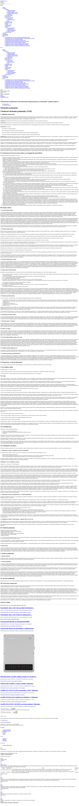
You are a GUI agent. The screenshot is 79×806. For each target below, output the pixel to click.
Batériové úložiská (10, 31)
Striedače (6, 9)
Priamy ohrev (9, 18)
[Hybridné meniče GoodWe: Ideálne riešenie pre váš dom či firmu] (18, 674)
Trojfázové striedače (11, 11)
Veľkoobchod (5, 35)
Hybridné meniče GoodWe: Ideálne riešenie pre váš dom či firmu (17, 41)
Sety (8, 20)
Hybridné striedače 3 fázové (12, 13)
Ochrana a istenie (8, 24)
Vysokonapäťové (10, 29)
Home (4, 7)
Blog (4, 36)
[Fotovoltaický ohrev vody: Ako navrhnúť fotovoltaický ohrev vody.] (13, 605)
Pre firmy (4, 33)
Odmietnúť (2, 754)
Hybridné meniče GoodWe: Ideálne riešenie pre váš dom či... (18, 676)
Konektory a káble (8, 22)
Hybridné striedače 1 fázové (12, 12)
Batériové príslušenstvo (11, 30)
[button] (3, 764)
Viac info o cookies (4, 753)
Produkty (4, 8)
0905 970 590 (4, 720)
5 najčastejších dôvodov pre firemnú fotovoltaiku (14, 39)
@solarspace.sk (8, 722)
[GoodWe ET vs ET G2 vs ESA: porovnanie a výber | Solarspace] (12, 687)
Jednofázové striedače (11, 10)
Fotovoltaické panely (9, 15)
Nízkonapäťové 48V (11, 70)
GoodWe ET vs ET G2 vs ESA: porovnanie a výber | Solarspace (17, 43)
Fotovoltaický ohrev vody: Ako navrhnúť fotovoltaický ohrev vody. (17, 37)
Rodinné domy (5, 34)
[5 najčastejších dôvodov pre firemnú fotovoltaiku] (9, 619)
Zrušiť (2, 801)
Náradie (6, 23)
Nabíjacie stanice (8, 32)
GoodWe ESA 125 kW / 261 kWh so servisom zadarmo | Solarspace (17, 45)
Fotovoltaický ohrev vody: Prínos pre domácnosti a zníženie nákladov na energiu (20, 38)
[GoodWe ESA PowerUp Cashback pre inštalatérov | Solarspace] (12, 694)
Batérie (6, 26)
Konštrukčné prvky (8, 21)
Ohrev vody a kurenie (9, 17)
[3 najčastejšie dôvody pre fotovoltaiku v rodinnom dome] (11, 625)
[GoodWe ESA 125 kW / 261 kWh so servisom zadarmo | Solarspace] (13, 701)
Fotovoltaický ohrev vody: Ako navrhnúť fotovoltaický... (17, 608)
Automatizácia (7, 25)
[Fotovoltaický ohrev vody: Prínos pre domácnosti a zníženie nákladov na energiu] (15, 612)
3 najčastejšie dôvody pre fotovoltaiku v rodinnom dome (15, 40)
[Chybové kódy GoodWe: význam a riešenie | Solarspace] (11, 681)
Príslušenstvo (9, 14)
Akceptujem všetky (9, 754)
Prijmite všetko (15, 802)
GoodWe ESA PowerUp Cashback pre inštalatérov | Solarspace (16, 44)
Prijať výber (10, 802)
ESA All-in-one (8, 16)
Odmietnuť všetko (4, 802)
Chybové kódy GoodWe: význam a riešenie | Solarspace (15, 42)
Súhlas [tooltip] (1, 758)
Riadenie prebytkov (11, 19)
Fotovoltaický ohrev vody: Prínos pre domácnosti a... (16, 614)
